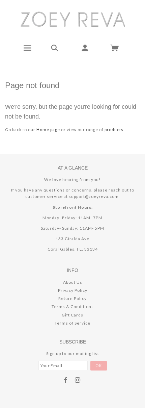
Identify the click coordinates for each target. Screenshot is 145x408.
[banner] (72, 18)
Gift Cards (72, 314)
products (114, 129)
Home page (48, 129)
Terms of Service (72, 323)
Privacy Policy (72, 290)
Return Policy (72, 298)
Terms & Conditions (73, 306)
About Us (72, 282)
